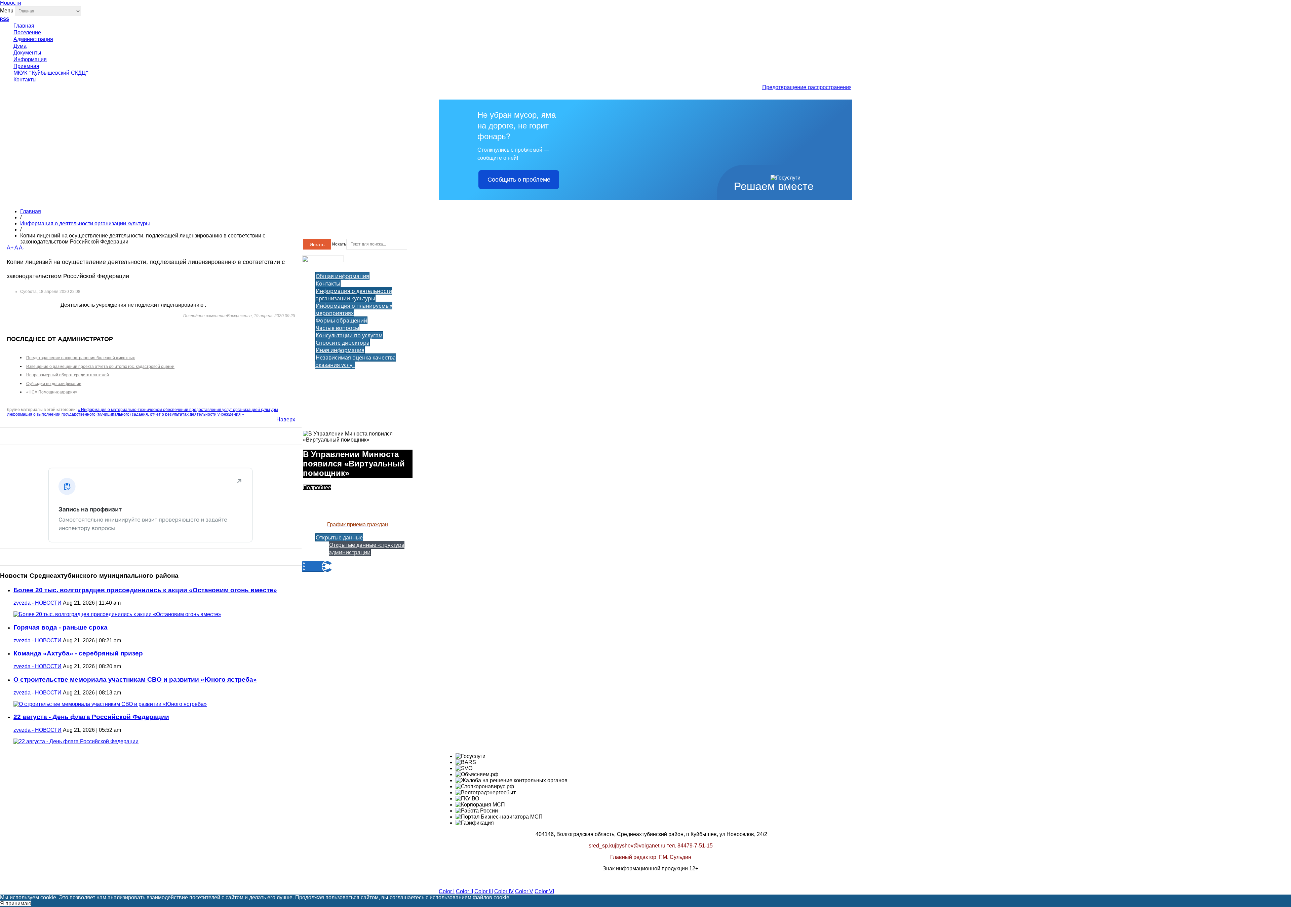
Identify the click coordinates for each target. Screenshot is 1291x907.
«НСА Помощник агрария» (51, 392)
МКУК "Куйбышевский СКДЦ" (51, 73)
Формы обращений (341, 320)
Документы (27, 53)
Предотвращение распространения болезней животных (823, 87)
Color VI (544, 891)
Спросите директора (342, 342)
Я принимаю (15, 903)
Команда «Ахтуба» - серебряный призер (78, 653)
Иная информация (340, 350)
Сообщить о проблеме (518, 179)
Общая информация (342, 276)
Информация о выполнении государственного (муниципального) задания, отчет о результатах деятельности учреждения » (125, 414)
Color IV (504, 891)
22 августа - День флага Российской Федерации (91, 716)
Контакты (25, 80)
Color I (447, 891)
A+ (10, 248)
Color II (464, 891)
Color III (483, 891)
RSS (4, 19)
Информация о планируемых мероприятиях (353, 309)
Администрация (33, 39)
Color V (524, 891)
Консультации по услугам (349, 335)
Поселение (27, 33)
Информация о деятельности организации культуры (85, 223)
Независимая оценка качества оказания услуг (355, 361)
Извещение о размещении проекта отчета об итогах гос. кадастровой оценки (100, 366)
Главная (23, 26)
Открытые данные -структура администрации (366, 548)
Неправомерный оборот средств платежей (67, 375)
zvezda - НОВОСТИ (37, 603)
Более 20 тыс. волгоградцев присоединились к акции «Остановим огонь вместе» (145, 590)
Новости (10, 3)
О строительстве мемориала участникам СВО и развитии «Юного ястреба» (135, 679)
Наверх (285, 419)
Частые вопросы (337, 328)
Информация (30, 59)
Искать (317, 244)
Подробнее (317, 487)
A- (21, 248)
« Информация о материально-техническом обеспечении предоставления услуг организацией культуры (178, 409)
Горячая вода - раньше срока (60, 627)
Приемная (26, 66)
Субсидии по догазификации (53, 383)
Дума (20, 46)
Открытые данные (339, 537)
